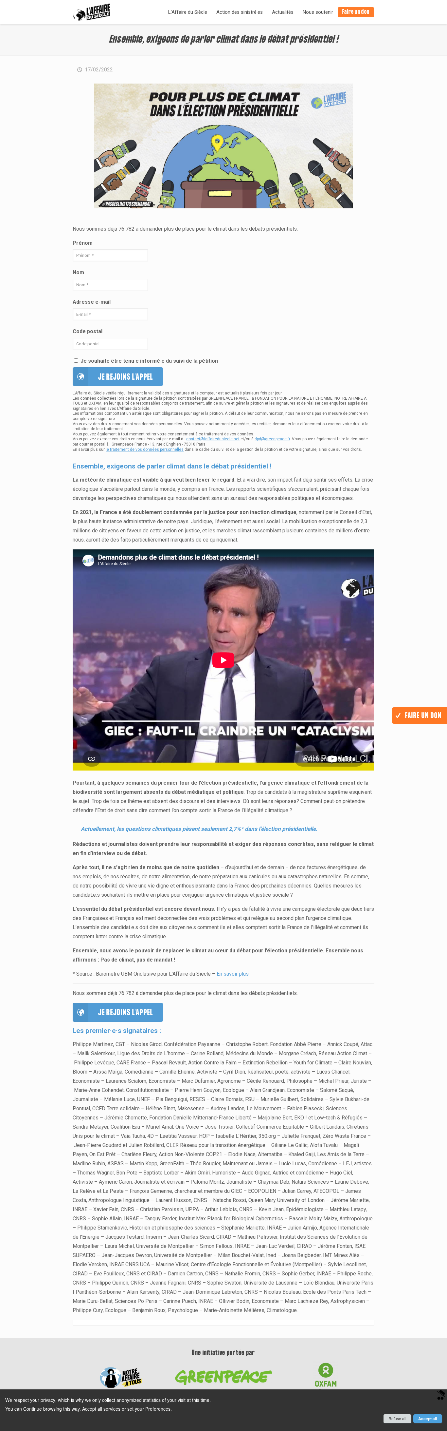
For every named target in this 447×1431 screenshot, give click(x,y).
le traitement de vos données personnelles (145, 449)
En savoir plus (233, 974)
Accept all (427, 1418)
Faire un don (422, 716)
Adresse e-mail (92, 302)
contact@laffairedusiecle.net (213, 439)
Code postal (87, 331)
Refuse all (397, 1418)
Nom (78, 272)
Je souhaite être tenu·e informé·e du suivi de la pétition (148, 361)
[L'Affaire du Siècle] (92, 12)
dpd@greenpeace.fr (272, 439)
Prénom (83, 243)
